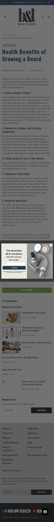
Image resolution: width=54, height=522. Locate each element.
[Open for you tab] (45, 512)
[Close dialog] (51, 245)
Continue (14, 267)
